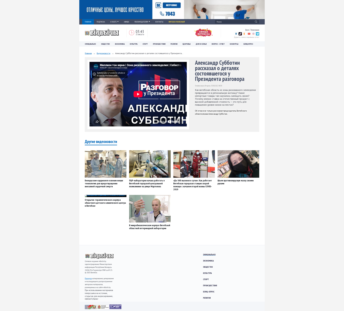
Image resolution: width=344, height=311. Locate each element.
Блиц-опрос (208, 291)
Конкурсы (234, 44)
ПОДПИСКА (101, 22)
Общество (105, 44)
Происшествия (159, 44)
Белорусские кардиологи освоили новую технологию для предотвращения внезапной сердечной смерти (104, 183)
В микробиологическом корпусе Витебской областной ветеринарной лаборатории (149, 227)
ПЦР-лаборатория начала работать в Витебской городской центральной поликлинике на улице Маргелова (147, 183)
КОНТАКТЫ (159, 22)
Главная (88, 53)
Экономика (120, 44)
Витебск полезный (177, 22)
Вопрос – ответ (218, 44)
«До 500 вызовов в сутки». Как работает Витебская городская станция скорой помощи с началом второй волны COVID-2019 (192, 185)
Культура (133, 44)
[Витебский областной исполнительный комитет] (103, 308)
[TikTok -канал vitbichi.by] (240, 35)
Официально (90, 44)
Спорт (145, 44)
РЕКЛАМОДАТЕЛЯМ (141, 22)
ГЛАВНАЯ (88, 22)
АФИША (126, 22)
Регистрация (255, 30)
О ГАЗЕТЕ (113, 22)
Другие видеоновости (101, 141)
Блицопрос (248, 44)
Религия (174, 44)
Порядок (88, 278)
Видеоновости (103, 53)
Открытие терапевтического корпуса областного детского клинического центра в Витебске (105, 202)
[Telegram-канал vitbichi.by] (257, 35)
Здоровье (186, 44)
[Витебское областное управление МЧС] (115, 308)
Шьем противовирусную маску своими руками (236, 182)
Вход (247, 30)
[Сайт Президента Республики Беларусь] (91, 308)
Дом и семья (201, 44)
